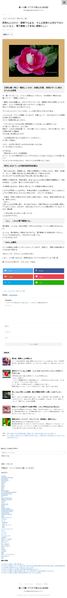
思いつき (3, 542)
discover (3, 482)
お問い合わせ (39, 584)
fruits (2, 487)
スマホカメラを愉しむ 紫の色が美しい (12, 564)
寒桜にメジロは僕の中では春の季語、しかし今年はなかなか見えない (36, 407)
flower (3, 486)
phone (3, 505)
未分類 (3, 549)
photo (2, 507)
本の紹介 (3, 551)
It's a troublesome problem (8, 492)
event (2, 485)
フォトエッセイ (11, 291)
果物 (2, 552)
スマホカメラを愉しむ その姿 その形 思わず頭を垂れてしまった (20, 569)
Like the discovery (6, 498)
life (2, 496)
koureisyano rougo (6, 493)
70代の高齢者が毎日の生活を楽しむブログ (33, 591)
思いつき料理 (5, 544)
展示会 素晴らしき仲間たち (22, 358)
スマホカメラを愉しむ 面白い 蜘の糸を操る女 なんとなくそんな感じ (21, 572)
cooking (3, 476)
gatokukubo (13, 295)
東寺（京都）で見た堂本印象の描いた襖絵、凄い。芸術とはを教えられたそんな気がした (31, 433)
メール (7, 332)
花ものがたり (5, 556)
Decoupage (4, 479)
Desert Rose (4, 480)
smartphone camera (7, 511)
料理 (2, 547)
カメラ (3, 520)
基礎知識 (4, 522)
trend (2, 515)
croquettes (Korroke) (7, 477)
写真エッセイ (19, 291)
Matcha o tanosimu (6, 499)
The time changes (6, 514)
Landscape (4, 495)
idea (2, 489)
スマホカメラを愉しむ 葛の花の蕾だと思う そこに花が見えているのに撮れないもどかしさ (27, 571)
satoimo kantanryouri (7, 510)
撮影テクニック (6, 524)
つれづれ (3, 519)
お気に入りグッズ (6, 517)
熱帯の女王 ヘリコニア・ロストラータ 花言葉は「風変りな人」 (34, 419)
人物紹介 (3, 537)
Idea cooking (5, 490)
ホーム (20, 584)
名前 (7, 326)
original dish (4, 504)
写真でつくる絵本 (6, 539)
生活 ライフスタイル (7, 554)
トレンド (3, 532)
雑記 (24, 291)
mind (3, 502)
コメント (8, 305)
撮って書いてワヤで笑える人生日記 (33, 7)
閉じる (10, 34)
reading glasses (5, 508)
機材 (3, 527)
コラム (5, 291)
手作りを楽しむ (5, 546)
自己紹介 (46, 584)
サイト (6, 337)
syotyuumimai (5, 513)
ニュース (3, 534)
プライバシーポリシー (29, 584)
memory (3, 501)
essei (2, 483)
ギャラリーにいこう (7, 528)
